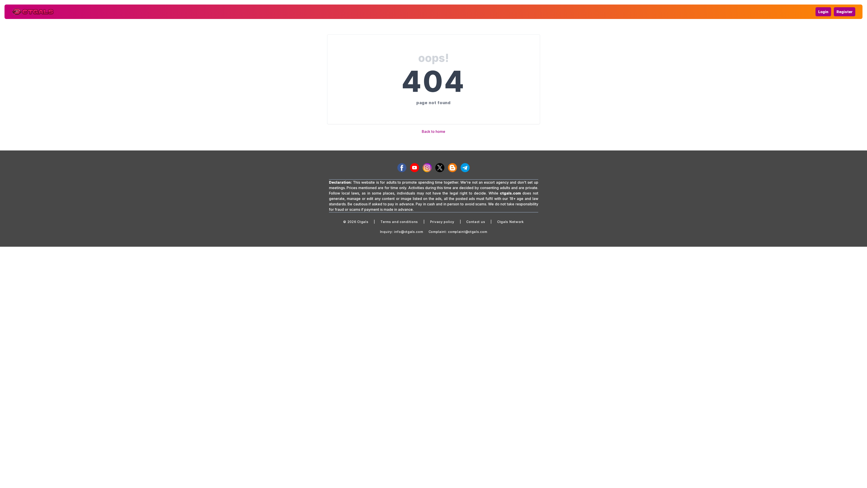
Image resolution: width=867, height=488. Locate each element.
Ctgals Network (510, 222)
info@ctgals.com (408, 232)
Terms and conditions (399, 222)
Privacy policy (442, 222)
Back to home (433, 131)
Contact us (475, 222)
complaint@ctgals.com (467, 232)
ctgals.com (510, 193)
